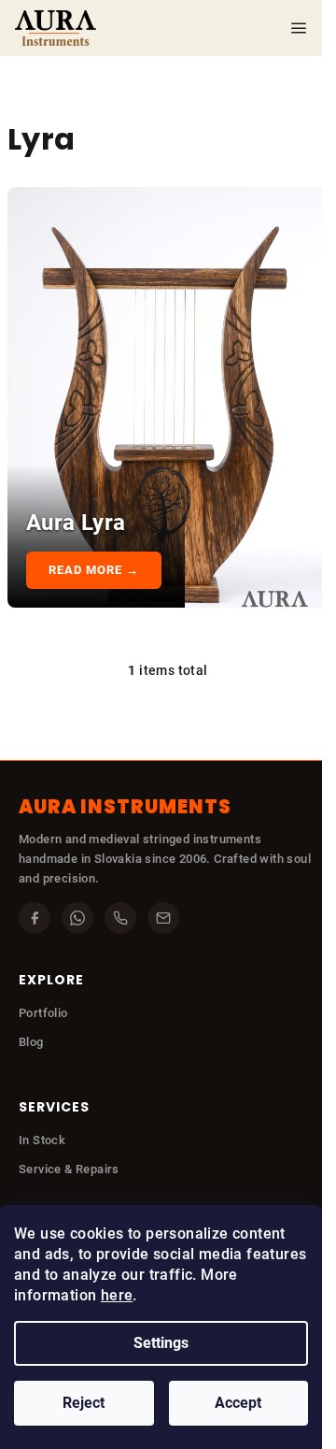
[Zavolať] (120, 918)
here (117, 1295)
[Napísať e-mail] (163, 918)
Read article (96, 570)
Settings (161, 1343)
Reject (84, 1403)
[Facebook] (34, 918)
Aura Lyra (76, 522)
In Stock (42, 1140)
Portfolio (43, 1013)
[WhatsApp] (77, 918)
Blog (31, 1042)
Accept (238, 1403)
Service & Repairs (69, 1169)
